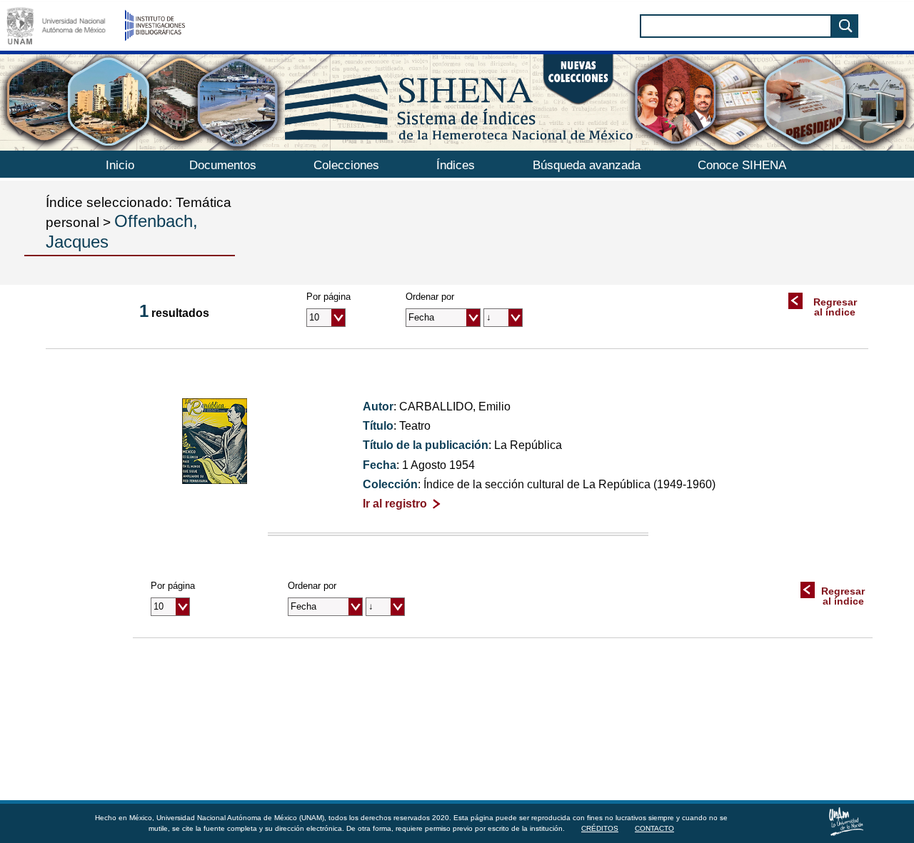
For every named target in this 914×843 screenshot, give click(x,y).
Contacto (654, 828)
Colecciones (346, 165)
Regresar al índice (835, 307)
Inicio (120, 165)
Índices (455, 165)
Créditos (599, 828)
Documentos (222, 165)
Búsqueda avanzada (587, 165)
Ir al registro (395, 504)
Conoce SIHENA (742, 165)
